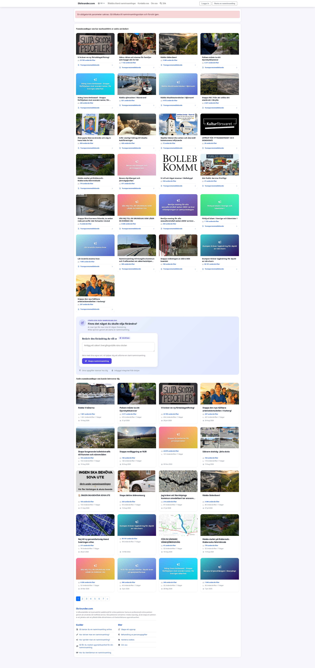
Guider (79, 624)
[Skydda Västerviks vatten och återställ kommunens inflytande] (178, 132)
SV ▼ (102, 3)
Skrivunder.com (86, 3)
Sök (164, 3)
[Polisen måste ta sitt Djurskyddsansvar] (219, 51)
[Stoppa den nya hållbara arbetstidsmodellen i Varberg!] (95, 293)
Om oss (154, 3)
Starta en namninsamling (224, 3)
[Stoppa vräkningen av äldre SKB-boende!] (178, 253)
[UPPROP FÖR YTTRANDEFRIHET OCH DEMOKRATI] (219, 132)
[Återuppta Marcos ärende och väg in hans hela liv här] (95, 132)
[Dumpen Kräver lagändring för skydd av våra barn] (219, 253)
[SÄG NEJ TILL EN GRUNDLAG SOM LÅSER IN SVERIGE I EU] (137, 213)
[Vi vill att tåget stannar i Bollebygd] (178, 171)
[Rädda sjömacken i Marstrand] (137, 90)
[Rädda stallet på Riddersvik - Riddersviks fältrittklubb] (95, 172)
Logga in (205, 3)
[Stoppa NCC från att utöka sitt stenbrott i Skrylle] (219, 92)
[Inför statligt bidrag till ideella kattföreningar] (137, 132)
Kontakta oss (143, 3)
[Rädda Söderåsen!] (178, 50)
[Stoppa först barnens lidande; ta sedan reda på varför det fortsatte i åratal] (95, 213)
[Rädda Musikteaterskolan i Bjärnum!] (178, 90)
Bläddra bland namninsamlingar (122, 3)
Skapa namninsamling (98, 361)
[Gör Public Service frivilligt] (219, 171)
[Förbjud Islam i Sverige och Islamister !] (219, 211)
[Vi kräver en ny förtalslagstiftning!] (95, 50)
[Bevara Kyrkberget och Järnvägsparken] (137, 172)
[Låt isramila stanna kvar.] (95, 251)
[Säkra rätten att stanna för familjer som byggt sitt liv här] (137, 51)
